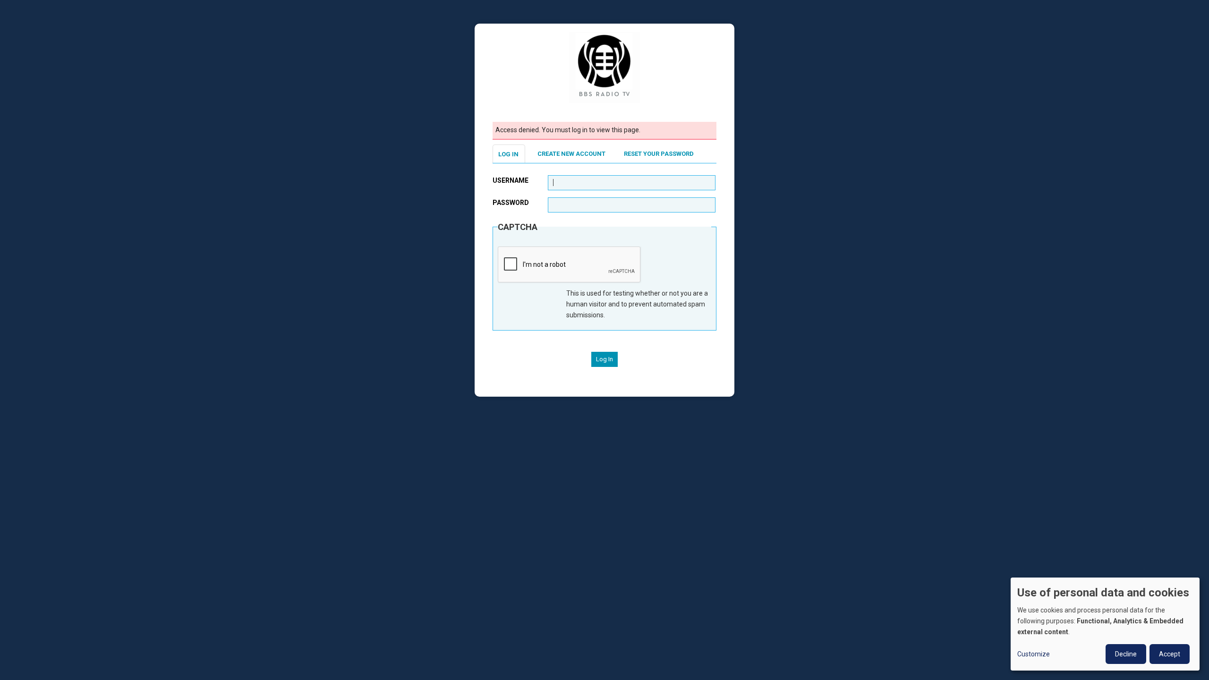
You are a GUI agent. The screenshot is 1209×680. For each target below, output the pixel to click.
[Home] (604, 67)
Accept (1169, 654)
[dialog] (1105, 624)
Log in (508, 154)
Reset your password (659, 153)
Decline (1126, 654)
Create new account (571, 153)
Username (510, 180)
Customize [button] (1033, 654)
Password (511, 202)
